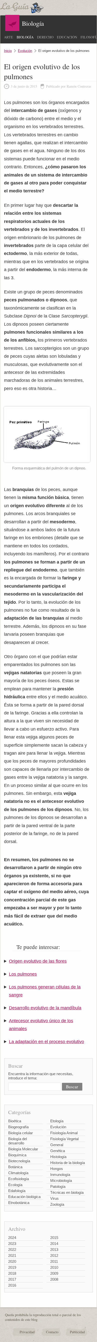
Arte (8, 37)
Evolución (25, 51)
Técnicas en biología (67, 1192)
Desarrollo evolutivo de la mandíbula (45, 1007)
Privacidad (27, 1332)
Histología (58, 1157)
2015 (54, 1238)
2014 (54, 1243)
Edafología (16, 1191)
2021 (12, 1255)
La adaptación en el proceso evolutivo (46, 1041)
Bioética (14, 1121)
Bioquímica (17, 1155)
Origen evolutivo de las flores (38, 961)
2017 (12, 1279)
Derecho (45, 37)
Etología (56, 1121)
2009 (54, 1273)
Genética (57, 1151)
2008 (54, 1279)
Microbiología (61, 1180)
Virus (54, 1198)
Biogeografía (18, 1127)
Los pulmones (23, 974)
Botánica (15, 1167)
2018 (12, 1273)
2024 (12, 1238)
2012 (54, 1255)
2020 (12, 1261)
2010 (54, 1267)
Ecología (15, 1185)
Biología (25, 37)
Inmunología (60, 1174)
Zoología (57, 1204)
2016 (12, 1285)
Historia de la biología (67, 1163)
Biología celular (20, 1133)
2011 (54, 1261)
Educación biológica (24, 1197)
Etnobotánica (18, 1203)
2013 (54, 1249)
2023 (12, 1243)
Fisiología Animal (64, 1133)
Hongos (56, 1168)
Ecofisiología (18, 1179)
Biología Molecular (23, 1149)
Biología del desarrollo (17, 1141)
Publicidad (77, 1332)
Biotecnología (19, 1161)
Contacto (52, 1332)
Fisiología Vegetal (64, 1139)
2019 (12, 1267)
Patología (57, 1186)
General (56, 1145)
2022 (12, 1249)
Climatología (18, 1173)
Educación (67, 37)
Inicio (8, 51)
